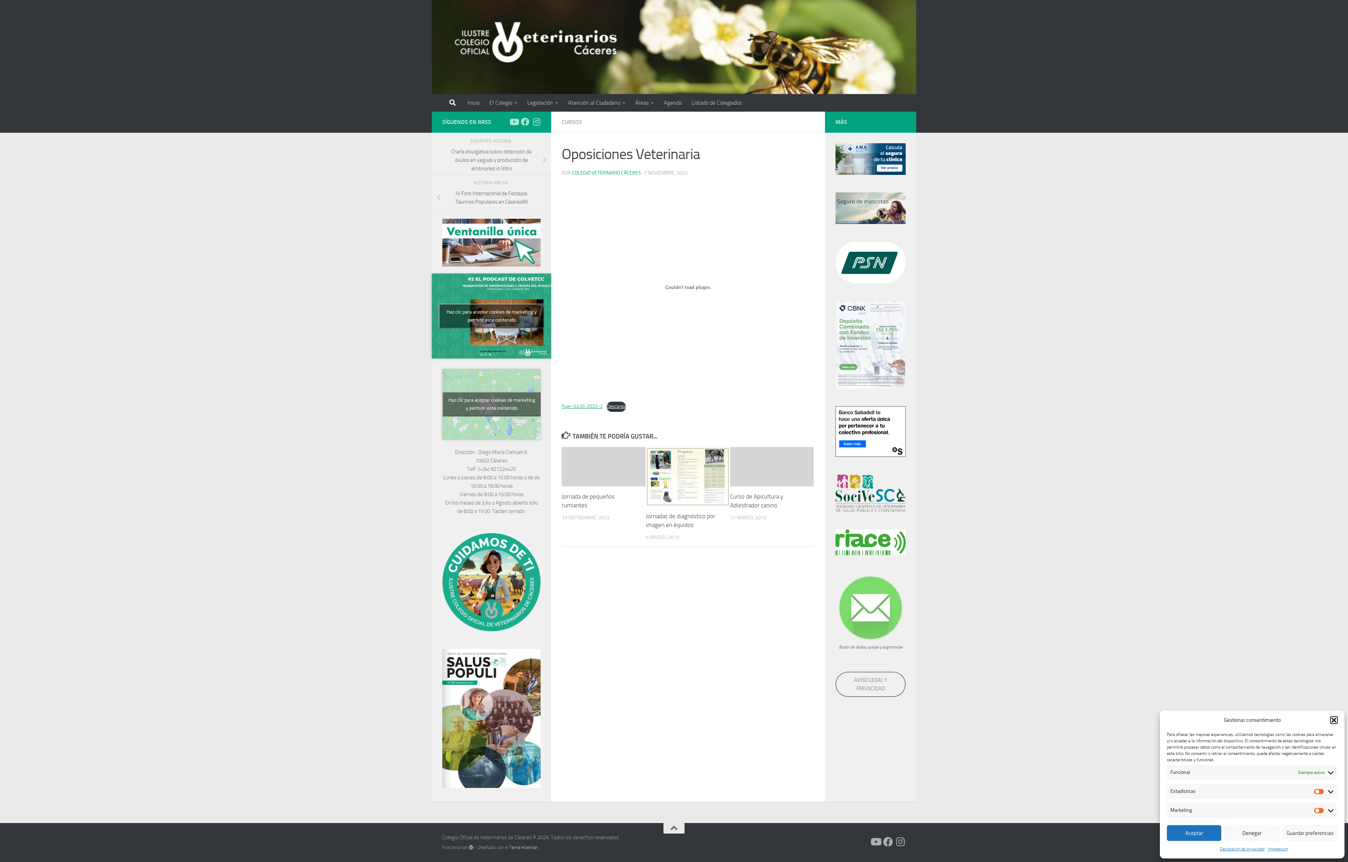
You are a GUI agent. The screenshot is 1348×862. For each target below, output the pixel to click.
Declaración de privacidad (1242, 849)
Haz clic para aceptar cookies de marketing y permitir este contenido (492, 316)
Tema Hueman (523, 847)
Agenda (673, 102)
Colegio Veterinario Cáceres (606, 173)
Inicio (474, 102)
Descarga (616, 406)
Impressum (1278, 849)
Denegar (1252, 833)
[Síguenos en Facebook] (525, 122)
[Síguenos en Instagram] (536, 122)
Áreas (642, 102)
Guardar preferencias (1310, 833)
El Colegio (500, 102)
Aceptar (1194, 833)
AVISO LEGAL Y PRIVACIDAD (870, 684)
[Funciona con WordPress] (471, 847)
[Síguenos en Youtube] (514, 122)
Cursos (572, 122)
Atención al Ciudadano (594, 102)
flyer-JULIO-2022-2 (582, 406)
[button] (1333, 720)
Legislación (540, 102)
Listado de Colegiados (717, 102)
